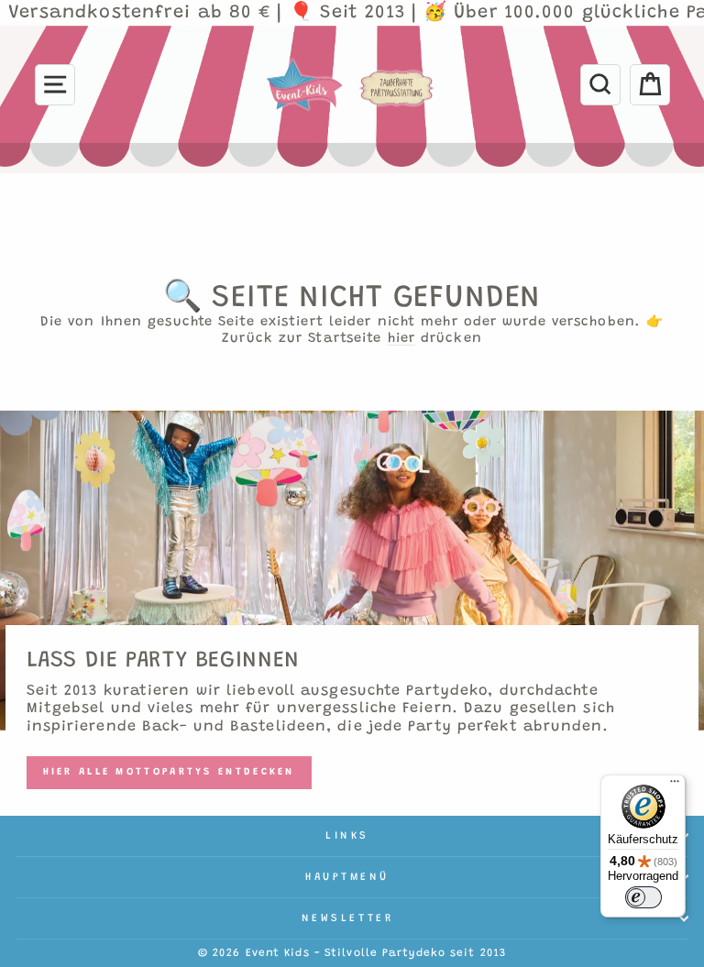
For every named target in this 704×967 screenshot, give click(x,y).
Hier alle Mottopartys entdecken (169, 772)
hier (401, 339)
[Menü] (675, 786)
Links (347, 835)
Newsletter (347, 918)
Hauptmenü (347, 877)
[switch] (643, 897)
